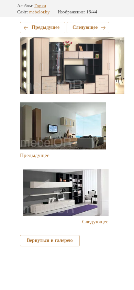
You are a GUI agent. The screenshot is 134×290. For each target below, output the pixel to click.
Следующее (85, 27)
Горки (40, 5)
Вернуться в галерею (50, 240)
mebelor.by (39, 11)
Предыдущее (45, 27)
